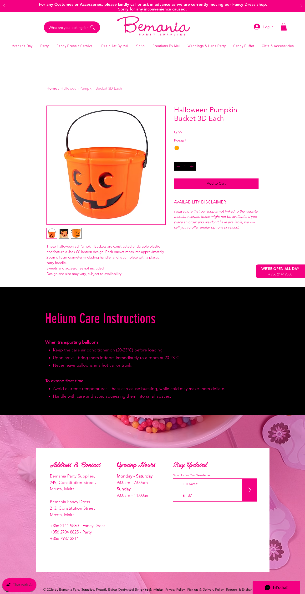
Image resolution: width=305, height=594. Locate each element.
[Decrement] (178, 166)
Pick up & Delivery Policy (205, 589)
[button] (283, 26)
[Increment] (192, 166)
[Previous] (4, 6)
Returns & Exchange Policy (246, 589)
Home (51, 88)
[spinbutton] (185, 166)
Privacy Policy (175, 589)
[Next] (301, 6)
